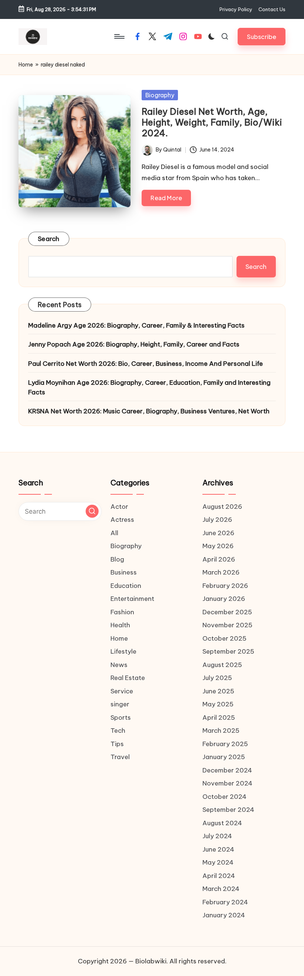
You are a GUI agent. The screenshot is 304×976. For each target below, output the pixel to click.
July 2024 (217, 836)
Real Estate (127, 678)
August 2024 (222, 823)
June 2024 (218, 849)
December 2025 (227, 612)
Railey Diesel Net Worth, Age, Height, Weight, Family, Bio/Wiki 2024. (212, 122)
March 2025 (220, 730)
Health (120, 625)
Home (26, 64)
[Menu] (118, 36)
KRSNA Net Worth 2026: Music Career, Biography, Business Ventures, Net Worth (149, 411)
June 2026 (218, 533)
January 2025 (223, 757)
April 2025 (218, 717)
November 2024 (227, 783)
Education (125, 586)
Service (121, 691)
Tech (117, 730)
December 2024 (227, 770)
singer (119, 704)
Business (123, 572)
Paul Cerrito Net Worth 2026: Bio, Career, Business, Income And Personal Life (145, 364)
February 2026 (225, 586)
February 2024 (225, 902)
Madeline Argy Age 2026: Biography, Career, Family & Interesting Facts (136, 325)
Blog (117, 559)
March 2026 (220, 572)
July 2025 (217, 678)
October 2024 (224, 797)
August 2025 (222, 665)
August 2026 (222, 506)
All (114, 533)
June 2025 (218, 691)
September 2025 (228, 651)
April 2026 (218, 559)
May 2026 (218, 546)
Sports (120, 717)
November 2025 (227, 625)
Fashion (122, 612)
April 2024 (218, 876)
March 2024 (220, 889)
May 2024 (218, 862)
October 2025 (224, 638)
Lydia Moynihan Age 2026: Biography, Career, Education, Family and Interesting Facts (149, 387)
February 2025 (225, 744)
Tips (117, 744)
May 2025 (218, 704)
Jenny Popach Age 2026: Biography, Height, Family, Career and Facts (134, 344)
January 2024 (223, 915)
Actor (119, 506)
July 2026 (217, 519)
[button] (261, 36)
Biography (159, 95)
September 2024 (228, 810)
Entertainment (132, 599)
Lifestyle (123, 651)
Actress (122, 519)
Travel (120, 757)
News (119, 665)
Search (49, 239)
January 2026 (223, 599)
